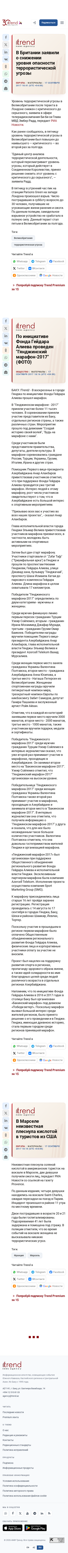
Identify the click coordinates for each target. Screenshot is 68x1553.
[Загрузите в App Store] (12, 1527)
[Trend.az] (12, 23)
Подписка (8, 1463)
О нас (6, 1430)
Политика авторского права (18, 1490)
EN (28, 1547)
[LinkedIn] (42, 1513)
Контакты (8, 1440)
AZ (34, 1547)
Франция (19, 1255)
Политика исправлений (15, 1450)
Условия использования (16, 1481)
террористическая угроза (28, 244)
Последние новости (13, 1412)
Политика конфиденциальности (20, 1485)
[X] (20, 1513)
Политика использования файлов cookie (25, 1495)
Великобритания (23, 238)
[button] (6, 37)
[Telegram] (35, 1513)
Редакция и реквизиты (15, 1435)
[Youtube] (27, 1513)
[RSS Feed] (49, 1513)
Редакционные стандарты (17, 1445)
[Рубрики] (62, 22)
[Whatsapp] (6, 1513)
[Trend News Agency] (12, 1365)
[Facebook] (13, 1513)
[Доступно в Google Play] (35, 1527)
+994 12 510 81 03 (11, 1392)
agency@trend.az (11, 1396)
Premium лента (11, 1417)
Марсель (35, 1255)
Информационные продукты (18, 1468)
